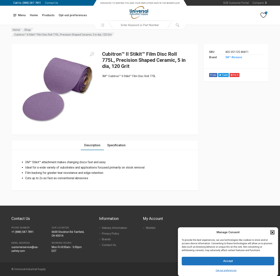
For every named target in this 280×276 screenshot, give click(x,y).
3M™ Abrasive (233, 57)
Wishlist (150, 228)
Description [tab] (92, 145)
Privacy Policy (110, 233)
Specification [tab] (116, 145)
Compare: (260, 2)
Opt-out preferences (226, 270)
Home (34, 15)
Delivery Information (114, 228)
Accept (228, 261)
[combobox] (140, 25)
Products (48, 15)
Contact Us (51, 2)
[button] (272, 232)
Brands (106, 239)
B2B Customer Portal (236, 2)
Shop (27, 29)
